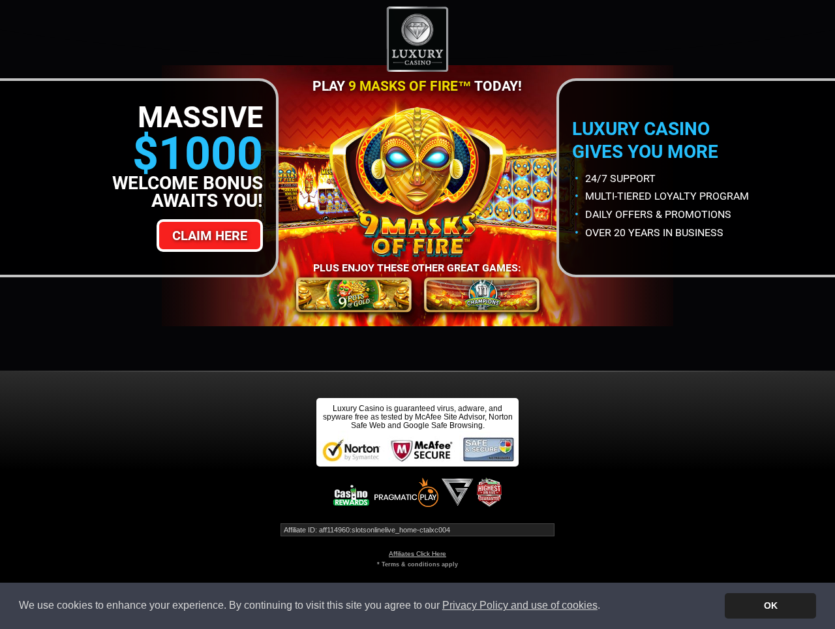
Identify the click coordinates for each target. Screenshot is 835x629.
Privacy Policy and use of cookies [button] (520, 605)
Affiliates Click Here (417, 553)
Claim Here (209, 235)
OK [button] (771, 605)
